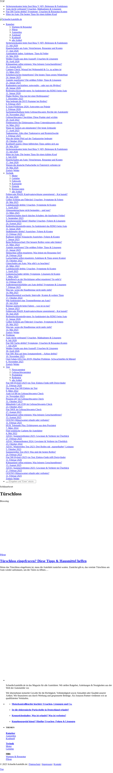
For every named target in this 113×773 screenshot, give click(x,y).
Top (2, 769)
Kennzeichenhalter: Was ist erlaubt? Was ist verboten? (39, 715)
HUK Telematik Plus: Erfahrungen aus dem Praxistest (31, 425)
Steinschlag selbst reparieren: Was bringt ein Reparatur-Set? (33, 252)
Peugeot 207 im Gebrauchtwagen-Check (25, 399)
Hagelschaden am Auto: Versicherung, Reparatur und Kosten (34, 48)
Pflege (15, 29)
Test (8, 367)
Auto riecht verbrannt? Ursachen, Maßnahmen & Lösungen (33, 9)
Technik (9, 173)
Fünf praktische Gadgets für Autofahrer (24, 430)
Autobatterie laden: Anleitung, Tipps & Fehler (27, 53)
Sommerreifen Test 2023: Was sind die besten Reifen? (31, 452)
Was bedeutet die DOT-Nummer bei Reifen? (26, 101)
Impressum (47, 764)
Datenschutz (34, 764)
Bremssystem (18, 189)
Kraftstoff (16, 37)
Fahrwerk (16, 181)
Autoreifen (17, 32)
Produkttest (17, 375)
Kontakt (57, 764)
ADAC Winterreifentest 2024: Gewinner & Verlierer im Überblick (36, 441)
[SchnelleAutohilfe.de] (11, 19)
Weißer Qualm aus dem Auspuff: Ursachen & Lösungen (32, 59)
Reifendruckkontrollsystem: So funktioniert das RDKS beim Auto (36, 90)
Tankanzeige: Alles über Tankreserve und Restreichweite (32, 133)
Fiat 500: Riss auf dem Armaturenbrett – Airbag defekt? (31, 353)
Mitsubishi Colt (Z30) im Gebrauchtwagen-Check (29, 404)
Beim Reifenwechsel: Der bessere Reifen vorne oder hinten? (34, 242)
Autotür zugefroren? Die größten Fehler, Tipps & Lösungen (33, 80)
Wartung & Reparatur (22, 27)
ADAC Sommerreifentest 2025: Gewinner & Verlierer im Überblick (37, 436)
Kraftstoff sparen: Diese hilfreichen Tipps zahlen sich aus (32, 144)
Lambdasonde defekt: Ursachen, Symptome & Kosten (31, 205)
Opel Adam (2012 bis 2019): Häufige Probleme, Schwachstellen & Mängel (41, 359)
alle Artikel (17, 40)
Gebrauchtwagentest (21, 372)
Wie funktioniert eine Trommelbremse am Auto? (28, 300)
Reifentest (16, 377)
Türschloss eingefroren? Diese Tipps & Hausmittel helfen (43, 561)
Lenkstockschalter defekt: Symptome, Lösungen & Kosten (33, 274)
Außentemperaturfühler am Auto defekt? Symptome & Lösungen (36, 284)
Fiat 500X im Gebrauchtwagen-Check (23, 409)
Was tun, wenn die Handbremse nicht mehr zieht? (29, 290)
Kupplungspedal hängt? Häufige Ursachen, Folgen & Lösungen (35, 221)
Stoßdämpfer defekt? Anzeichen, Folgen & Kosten (29, 231)
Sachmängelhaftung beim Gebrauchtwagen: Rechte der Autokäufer (37, 112)
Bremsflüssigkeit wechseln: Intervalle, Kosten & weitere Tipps (35, 295)
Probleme (10, 335)
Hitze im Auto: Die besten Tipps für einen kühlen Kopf (31, 14)
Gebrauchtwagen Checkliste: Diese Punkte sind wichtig (32, 117)
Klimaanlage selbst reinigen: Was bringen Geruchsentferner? (34, 64)
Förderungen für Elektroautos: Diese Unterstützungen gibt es (34, 122)
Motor (15, 175)
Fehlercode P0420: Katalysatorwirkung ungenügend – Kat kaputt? (37, 194)
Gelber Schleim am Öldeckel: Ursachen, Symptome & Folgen (34, 199)
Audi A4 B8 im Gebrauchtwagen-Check (25, 393)
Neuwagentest (18, 369)
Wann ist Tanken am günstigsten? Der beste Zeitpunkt (31, 128)
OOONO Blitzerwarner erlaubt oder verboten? (27, 420)
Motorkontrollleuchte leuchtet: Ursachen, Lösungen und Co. (42, 704)
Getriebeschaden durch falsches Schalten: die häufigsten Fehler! (35, 215)
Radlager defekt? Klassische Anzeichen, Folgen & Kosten (33, 237)
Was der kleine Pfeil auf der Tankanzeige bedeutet (29, 138)
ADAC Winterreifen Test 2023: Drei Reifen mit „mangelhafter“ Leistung (40, 446)
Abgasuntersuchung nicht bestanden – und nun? (28, 210)
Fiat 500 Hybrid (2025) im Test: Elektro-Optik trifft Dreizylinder (36, 383)
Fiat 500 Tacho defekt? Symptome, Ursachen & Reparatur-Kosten (36, 11)
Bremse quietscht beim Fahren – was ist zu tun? (28, 306)
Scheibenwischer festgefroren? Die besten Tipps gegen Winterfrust (37, 74)
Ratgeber (10, 24)
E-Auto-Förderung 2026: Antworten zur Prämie (28, 106)
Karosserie (17, 183)
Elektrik (15, 186)
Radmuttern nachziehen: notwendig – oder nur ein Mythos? (33, 85)
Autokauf (16, 35)
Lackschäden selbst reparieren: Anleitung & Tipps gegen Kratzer (36, 258)
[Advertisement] (56, 531)
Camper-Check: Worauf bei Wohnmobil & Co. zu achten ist (33, 69)
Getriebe (16, 178)
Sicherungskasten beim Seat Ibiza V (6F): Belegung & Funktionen (37, 6)
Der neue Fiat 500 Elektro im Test (21, 388)
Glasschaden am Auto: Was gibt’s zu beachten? (28, 263)
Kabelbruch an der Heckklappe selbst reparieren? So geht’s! (33, 279)
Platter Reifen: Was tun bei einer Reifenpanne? (27, 96)
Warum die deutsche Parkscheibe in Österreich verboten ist (33, 165)
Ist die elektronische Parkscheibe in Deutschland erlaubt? (40, 710)
